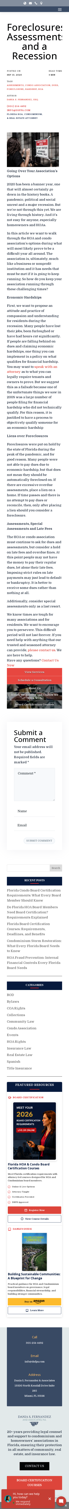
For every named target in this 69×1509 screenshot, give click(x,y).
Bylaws (13, 1001)
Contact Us (34, 1466)
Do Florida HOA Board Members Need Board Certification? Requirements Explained (32, 912)
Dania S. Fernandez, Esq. (23, 100)
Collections (16, 1015)
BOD (10, 995)
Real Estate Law (20, 1055)
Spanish (13, 1061)
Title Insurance (19, 1068)
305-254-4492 (34, 1342)
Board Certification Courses (34, 1483)
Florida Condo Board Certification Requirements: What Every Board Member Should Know (34, 895)
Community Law (20, 1021)
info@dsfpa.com (18, 110)
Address (34, 1375)
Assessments (15, 85)
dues (55, 85)
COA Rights (16, 1008)
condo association (37, 85)
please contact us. (42, 650)
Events (12, 1035)
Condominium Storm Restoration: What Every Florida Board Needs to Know (34, 946)
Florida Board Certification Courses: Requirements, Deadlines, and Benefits (28, 929)
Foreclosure (15, 89)
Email (35, 1356)
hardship (31, 89)
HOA (40, 89)
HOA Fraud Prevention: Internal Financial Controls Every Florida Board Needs (33, 963)
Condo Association (21, 1028)
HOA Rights (16, 1041)
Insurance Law (19, 1048)
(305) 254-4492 (16, 106)
